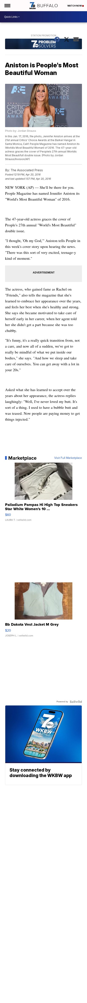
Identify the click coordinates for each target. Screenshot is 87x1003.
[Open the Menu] (7, 5)
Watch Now (74, 5)
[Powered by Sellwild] (76, 701)
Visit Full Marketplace (68, 458)
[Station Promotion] (43, 44)
